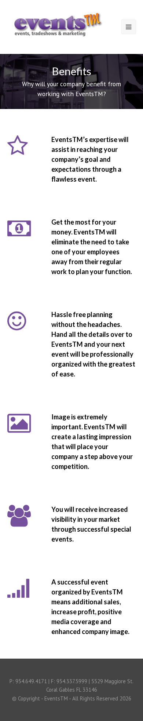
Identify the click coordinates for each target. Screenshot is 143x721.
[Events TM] (57, 22)
